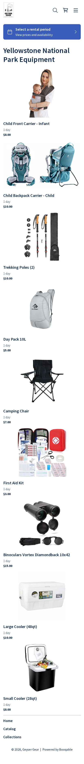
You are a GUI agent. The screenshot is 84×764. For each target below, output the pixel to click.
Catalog (9, 728)
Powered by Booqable (57, 749)
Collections (12, 737)
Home (8, 720)
